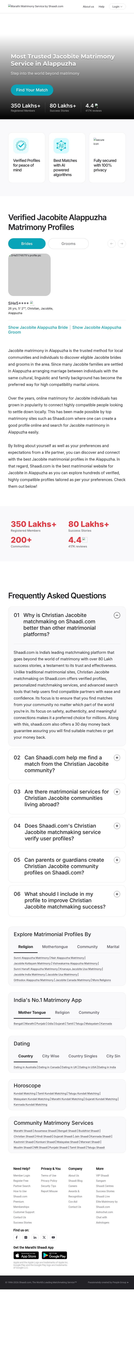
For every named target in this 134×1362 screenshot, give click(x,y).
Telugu (79, 1023)
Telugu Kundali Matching (83, 1093)
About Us (73, 1175)
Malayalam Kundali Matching (32, 1099)
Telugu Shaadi (96, 1147)
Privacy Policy (49, 1180)
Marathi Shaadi (23, 1130)
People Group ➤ (121, 1282)
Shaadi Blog (75, 1180)
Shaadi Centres (105, 1186)
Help (101, 6)
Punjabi (41, 1023)
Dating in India (107, 1067)
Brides (27, 243)
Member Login (21, 1175)
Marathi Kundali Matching (67, 1099)
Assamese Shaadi (45, 1130)
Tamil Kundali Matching (51, 1093)
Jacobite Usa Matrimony (62, 974)
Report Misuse (49, 1191)
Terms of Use (48, 1175)
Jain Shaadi (81, 1136)
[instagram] (26, 1237)
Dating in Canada (49, 1067)
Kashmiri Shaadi (24, 1142)
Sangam (101, 1180)
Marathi (29, 1023)
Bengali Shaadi (67, 1130)
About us (88, 6)
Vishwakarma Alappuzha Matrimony (75, 963)
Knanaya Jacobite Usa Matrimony (81, 969)
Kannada (106, 1023)
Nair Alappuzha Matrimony (67, 957)
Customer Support (23, 1212)
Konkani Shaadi (45, 1142)
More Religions (101, 980)
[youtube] (53, 1237)
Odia (50, 1023)
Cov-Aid (72, 1201)
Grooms (68, 243)
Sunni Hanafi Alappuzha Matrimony (36, 969)
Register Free (20, 1180)
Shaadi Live (103, 1196)
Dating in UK (69, 1067)
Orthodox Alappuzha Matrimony (34, 980)
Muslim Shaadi (23, 1147)
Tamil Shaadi (77, 1147)
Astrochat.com (104, 1212)
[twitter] (44, 1237)
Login (115, 6)
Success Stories (22, 1222)
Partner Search (21, 1186)
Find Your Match (32, 89)
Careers (72, 1186)
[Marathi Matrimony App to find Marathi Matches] (26, 1255)
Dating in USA (87, 1067)
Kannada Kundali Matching (30, 1104)
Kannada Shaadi (101, 1136)
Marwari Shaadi (90, 1142)
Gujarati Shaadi (63, 1136)
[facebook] (16, 1237)
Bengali (18, 1023)
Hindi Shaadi (44, 1136)
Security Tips (48, 1186)
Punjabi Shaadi (58, 1147)
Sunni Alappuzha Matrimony (31, 957)
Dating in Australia (25, 1067)
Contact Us (19, 1217)
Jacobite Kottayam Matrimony (32, 963)
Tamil (70, 1023)
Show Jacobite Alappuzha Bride (38, 327)
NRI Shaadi (40, 1147)
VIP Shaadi (102, 1175)
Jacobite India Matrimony (29, 974)
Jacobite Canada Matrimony (73, 980)
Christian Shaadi (24, 1136)
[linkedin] (35, 1237)
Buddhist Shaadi (89, 1130)
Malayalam (92, 1023)
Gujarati (60, 1023)
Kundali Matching (24, 1093)
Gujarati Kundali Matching (101, 1099)
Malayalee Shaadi (68, 1142)
